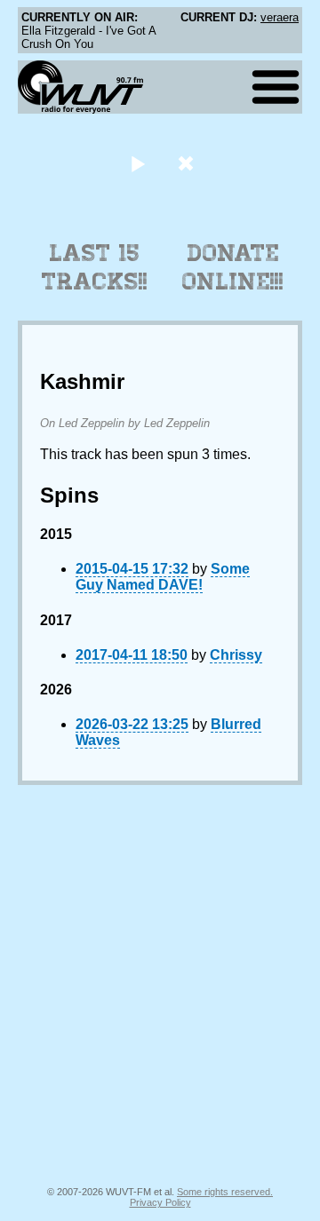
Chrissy (236, 654)
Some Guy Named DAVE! (163, 576)
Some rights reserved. (225, 1191)
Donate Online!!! (233, 267)
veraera (279, 17)
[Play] (137, 163)
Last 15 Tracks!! (95, 267)
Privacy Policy (160, 1202)
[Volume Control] (188, 163)
